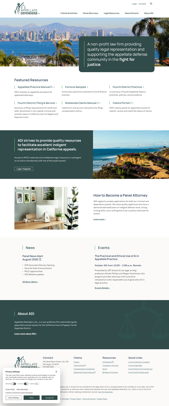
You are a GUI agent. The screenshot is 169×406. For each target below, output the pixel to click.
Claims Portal (121, 103)
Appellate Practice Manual (34, 87)
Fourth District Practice (127, 87)
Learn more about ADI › (25, 333)
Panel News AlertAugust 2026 (32, 257)
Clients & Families (69, 13)
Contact (142, 4)
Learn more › (99, 219)
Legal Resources (111, 13)
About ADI (148, 13)
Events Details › (102, 288)
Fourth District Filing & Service (36, 103)
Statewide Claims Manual (80, 103)
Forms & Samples (75, 87)
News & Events (132, 13)
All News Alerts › (30, 282)
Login (134, 4)
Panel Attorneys (90, 13)
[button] (151, 4)
